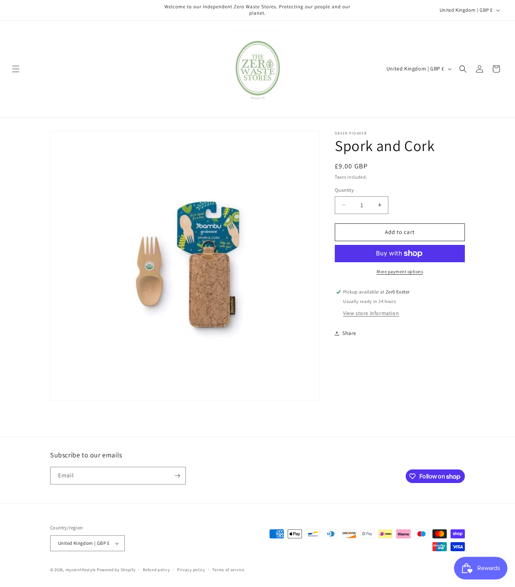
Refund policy (156, 569)
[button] (16, 69)
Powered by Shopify (116, 569)
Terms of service (228, 569)
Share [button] (349, 333)
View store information (371, 313)
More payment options (400, 271)
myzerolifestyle (81, 569)
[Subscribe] (177, 476)
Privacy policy (191, 569)
